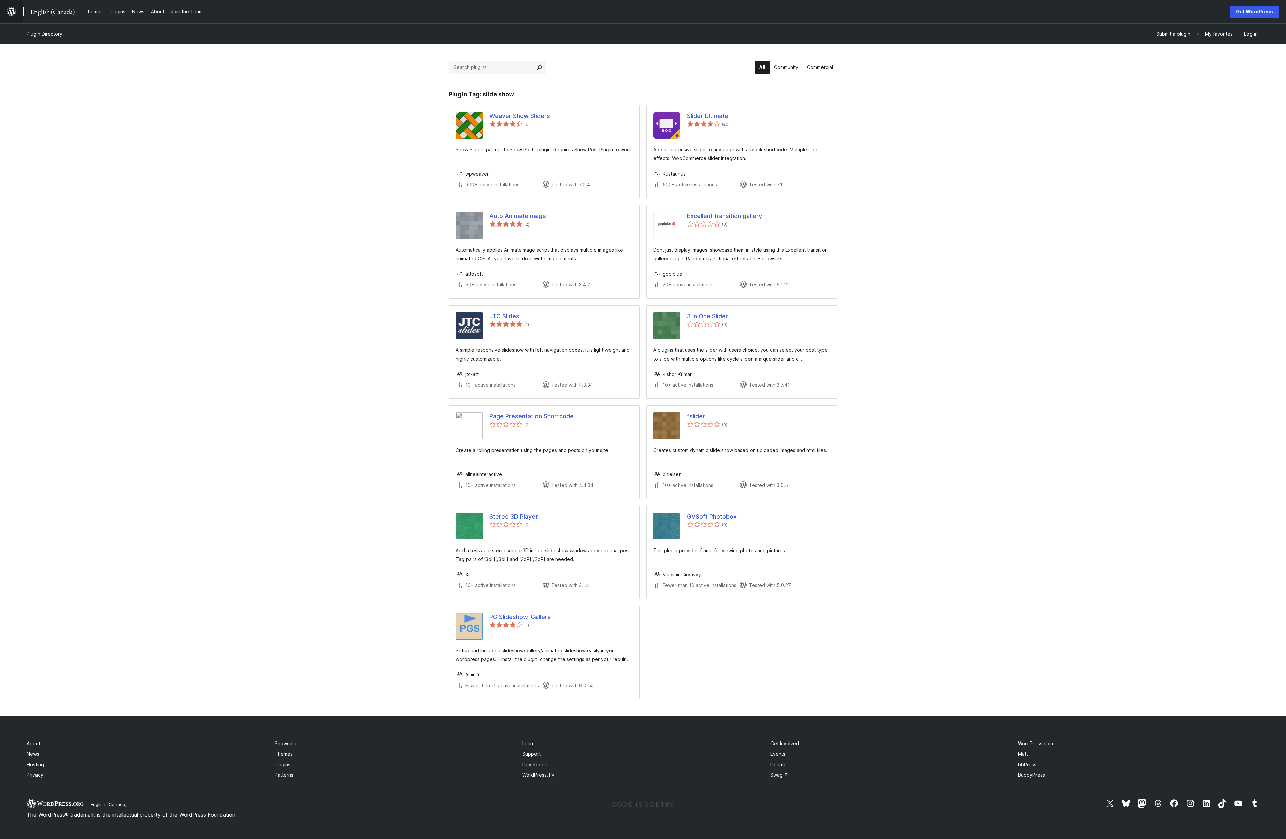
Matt (1023, 754)
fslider (696, 416)
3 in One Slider (707, 316)
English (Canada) (109, 804)
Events (777, 754)
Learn (528, 743)
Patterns (284, 775)
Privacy (35, 775)
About (33, 743)
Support (531, 754)
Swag (779, 775)
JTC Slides (504, 316)
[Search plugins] (539, 67)
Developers (535, 764)
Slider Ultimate (707, 115)
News (33, 754)
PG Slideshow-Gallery (520, 616)
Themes (284, 754)
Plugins (282, 764)
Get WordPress (1254, 11)
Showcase (286, 743)
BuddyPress (1031, 775)
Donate (778, 764)
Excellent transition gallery (724, 215)
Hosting (35, 764)
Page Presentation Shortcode (531, 416)
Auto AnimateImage (517, 215)
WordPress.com (1035, 743)
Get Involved (784, 743)
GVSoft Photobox (712, 516)
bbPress (1027, 764)
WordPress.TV (538, 775)
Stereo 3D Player (513, 516)
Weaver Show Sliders (519, 115)
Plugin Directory (44, 34)
